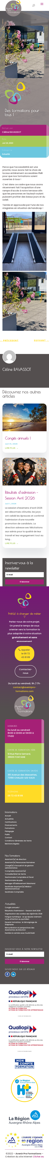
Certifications (11, 822)
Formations (10, 828)
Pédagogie (9, 831)
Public (7, 834)
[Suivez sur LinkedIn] (13, 974)
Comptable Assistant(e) (15, 871)
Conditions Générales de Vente (18, 841)
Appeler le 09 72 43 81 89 (25, 653)
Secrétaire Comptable (14, 892)
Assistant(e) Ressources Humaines (20, 862)
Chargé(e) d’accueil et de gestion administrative (19, 866)
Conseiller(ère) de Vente (15, 874)
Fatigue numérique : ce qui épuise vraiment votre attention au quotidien (23, 918)
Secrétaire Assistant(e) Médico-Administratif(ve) (18, 887)
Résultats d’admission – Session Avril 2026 (23, 910)
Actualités (9, 819)
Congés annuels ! (18, 438)
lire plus (10, 448)
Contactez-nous (25, 671)
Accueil (8, 816)
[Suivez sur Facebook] (7, 974)
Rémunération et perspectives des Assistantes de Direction (19, 929)
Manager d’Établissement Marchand (20, 883)
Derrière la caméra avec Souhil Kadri (20, 933)
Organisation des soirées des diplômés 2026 (23, 914)
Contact (8, 837)
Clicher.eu (38, 1156)
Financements (11, 825)
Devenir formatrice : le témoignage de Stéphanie (21, 923)
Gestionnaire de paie (14, 880)
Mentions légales (12, 844)
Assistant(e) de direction (15, 859)
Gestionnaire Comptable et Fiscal (19, 877)
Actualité (6, 154)
